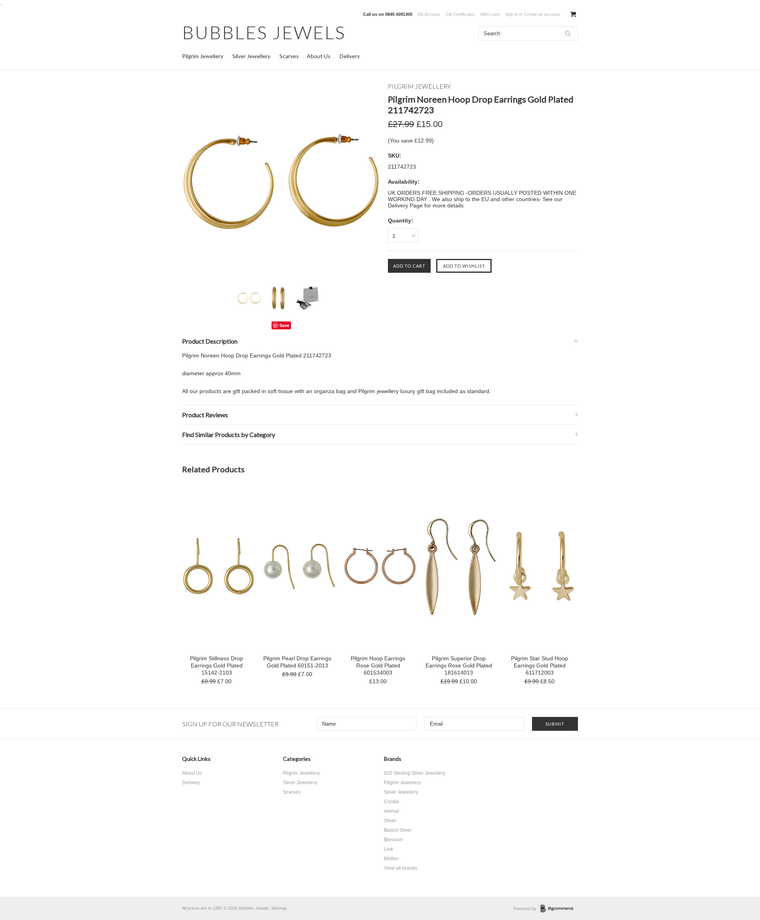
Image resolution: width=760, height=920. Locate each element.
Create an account (542, 14)
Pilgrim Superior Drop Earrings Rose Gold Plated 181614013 (459, 665)
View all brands (400, 868)
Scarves (289, 56)
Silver (390, 820)
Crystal (391, 801)
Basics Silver (398, 830)
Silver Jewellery (251, 56)
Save (284, 325)
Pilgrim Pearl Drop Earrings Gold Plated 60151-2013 (297, 662)
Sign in (511, 14)
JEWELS (264, 32)
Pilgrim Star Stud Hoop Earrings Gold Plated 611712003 (539, 665)
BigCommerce (559, 909)
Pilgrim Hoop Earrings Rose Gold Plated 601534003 (378, 665)
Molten (391, 858)
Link (388, 849)
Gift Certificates (460, 14)
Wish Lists (490, 14)
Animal (391, 811)
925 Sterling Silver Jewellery (414, 773)
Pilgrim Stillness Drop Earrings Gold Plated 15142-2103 (216, 665)
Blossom (393, 839)
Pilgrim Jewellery (202, 56)
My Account (429, 14)
